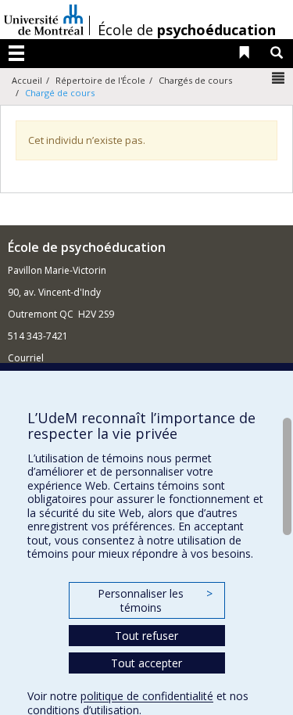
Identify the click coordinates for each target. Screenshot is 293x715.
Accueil (27, 80)
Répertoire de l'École (100, 80)
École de (187, 30)
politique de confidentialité (146, 695)
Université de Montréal (44, 19)
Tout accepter (146, 663)
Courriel (26, 358)
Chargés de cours (195, 80)
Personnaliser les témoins (155, 600)
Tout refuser (146, 635)
